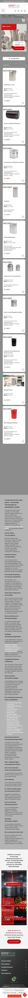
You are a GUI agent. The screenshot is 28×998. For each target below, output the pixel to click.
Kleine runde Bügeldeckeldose (13, 312)
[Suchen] (15, 10)
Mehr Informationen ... (19, 990)
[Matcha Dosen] (14, 380)
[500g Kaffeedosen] (14, 228)
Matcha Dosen (8, 390)
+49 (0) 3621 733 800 (14, 937)
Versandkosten (6, 986)
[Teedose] (14, 192)
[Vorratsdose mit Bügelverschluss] (14, 153)
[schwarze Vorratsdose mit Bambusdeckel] (14, 341)
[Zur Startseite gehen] (14, 6)
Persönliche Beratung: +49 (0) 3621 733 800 (14, 1)
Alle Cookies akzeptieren (14, 996)
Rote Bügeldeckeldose (10, 423)
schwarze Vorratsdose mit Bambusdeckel (12, 351)
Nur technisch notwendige (10, 992)
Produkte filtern (15, 58)
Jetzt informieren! (14, 941)
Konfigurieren (22, 992)
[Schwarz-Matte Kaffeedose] (14, 114)
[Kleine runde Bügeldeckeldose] (14, 303)
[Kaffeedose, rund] (14, 75)
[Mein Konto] (21, 10)
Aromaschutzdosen (19, 48)
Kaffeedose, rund (9, 84)
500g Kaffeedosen (9, 237)
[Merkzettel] (18, 11)
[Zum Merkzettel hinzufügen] (23, 103)
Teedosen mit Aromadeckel (12, 276)
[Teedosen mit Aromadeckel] (14, 266)
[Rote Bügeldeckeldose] (14, 413)
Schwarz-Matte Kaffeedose (12, 123)
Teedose (6, 201)
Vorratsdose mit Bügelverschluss (14, 162)
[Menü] (3, 10)
